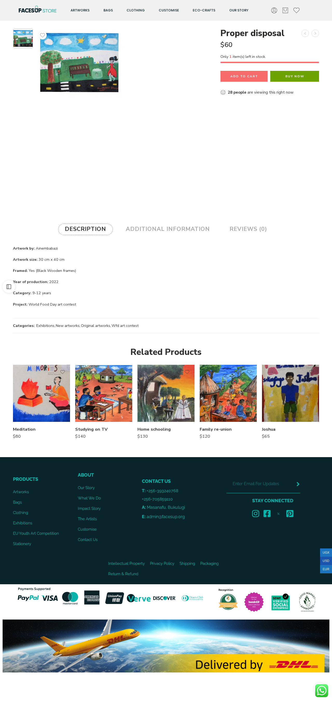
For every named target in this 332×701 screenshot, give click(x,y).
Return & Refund (123, 574)
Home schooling (154, 429)
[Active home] (305, 33)
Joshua (268, 429)
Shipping (187, 563)
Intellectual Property (126, 563)
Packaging (209, 563)
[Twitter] (278, 513)
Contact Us (88, 539)
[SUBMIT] (298, 484)
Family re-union (216, 429)
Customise (169, 10)
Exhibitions (45, 325)
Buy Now (294, 76)
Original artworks (95, 325)
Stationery (22, 543)
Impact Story (89, 508)
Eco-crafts (204, 10)
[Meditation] (41, 393)
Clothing (136, 10)
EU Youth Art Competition (36, 533)
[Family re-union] (228, 393)
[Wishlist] (42, 35)
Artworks (80, 10)
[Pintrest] (290, 513)
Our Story (238, 10)
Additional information (168, 229)
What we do (89, 498)
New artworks (68, 325)
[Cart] (285, 10)
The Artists (87, 519)
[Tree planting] (315, 33)
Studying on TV (91, 429)
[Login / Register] (274, 10)
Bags (108, 10)
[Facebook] (267, 513)
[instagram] (255, 513)
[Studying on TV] (103, 393)
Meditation (24, 429)
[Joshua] (290, 393)
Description (85, 229)
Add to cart (244, 76)
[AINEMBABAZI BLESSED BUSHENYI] (23, 38)
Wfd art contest (125, 325)
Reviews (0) (248, 229)
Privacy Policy (162, 563)
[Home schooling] (166, 393)
